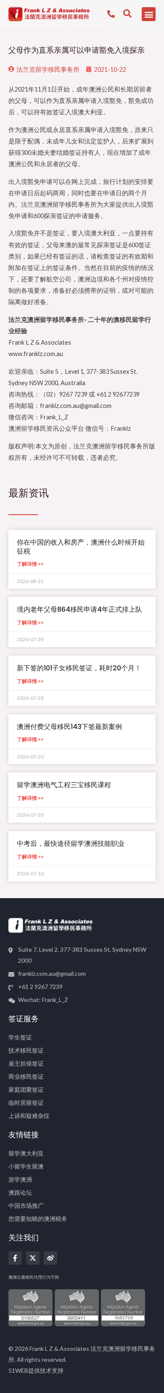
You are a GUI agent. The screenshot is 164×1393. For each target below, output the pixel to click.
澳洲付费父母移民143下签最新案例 (69, 727)
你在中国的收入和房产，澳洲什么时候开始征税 (81, 546)
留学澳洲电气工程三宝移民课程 (64, 785)
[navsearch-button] (127, 14)
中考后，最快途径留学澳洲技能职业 (70, 843)
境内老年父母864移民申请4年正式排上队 (79, 609)
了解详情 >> (30, 564)
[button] (149, 14)
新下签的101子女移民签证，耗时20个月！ (79, 668)
